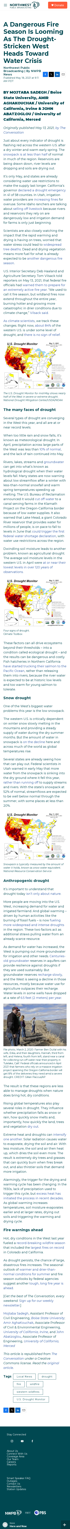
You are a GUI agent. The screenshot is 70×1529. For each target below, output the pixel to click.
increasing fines (46, 199)
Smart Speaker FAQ (18, 1478)
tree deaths (12, 249)
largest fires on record (47, 1248)
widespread (52, 245)
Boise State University (48, 1318)
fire (19, 1384)
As (5, 321)
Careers (11, 1462)
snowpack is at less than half (25, 154)
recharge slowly (50, 975)
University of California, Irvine (25, 1332)
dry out (33, 1126)
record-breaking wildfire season (41, 1243)
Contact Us (13, 1484)
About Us (12, 1451)
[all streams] (65, 1524)
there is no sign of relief (42, 335)
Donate (59, 5)
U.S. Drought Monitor (31, 1399)
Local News (24, 1376)
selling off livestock (27, 209)
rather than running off (20, 782)
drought (47, 1376)
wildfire (35, 1384)
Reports (11, 1464)
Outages (12, 1481)
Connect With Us (17, 1454)
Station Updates (16, 1489)
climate (14, 321)
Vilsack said (39, 313)
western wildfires (28, 1391)
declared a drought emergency (42, 190)
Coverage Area (15, 1456)
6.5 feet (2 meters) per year (41, 998)
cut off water (44, 499)
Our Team (13, 1459)
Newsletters (14, 1486)
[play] (5, 1524)
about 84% (43, 325)
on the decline (34, 742)
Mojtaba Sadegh (16, 1313)
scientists (27, 321)
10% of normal (50, 449)
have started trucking (19, 666)
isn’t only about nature (43, 894)
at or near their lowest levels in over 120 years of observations (34, 567)
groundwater (54, 462)
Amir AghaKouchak (18, 1323)
